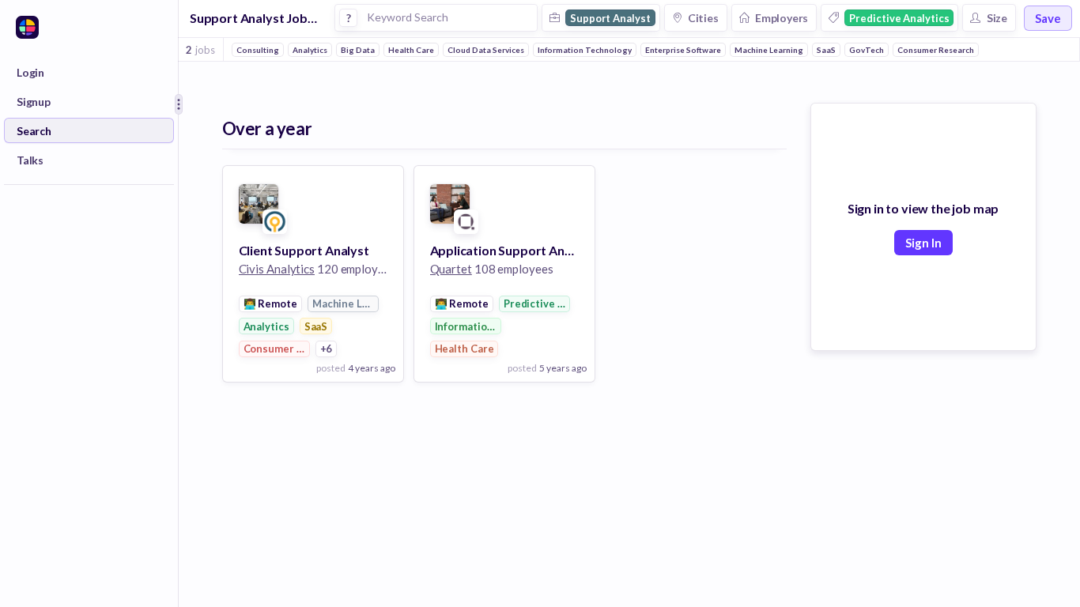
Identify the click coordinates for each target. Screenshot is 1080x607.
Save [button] (1048, 18)
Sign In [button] (923, 243)
